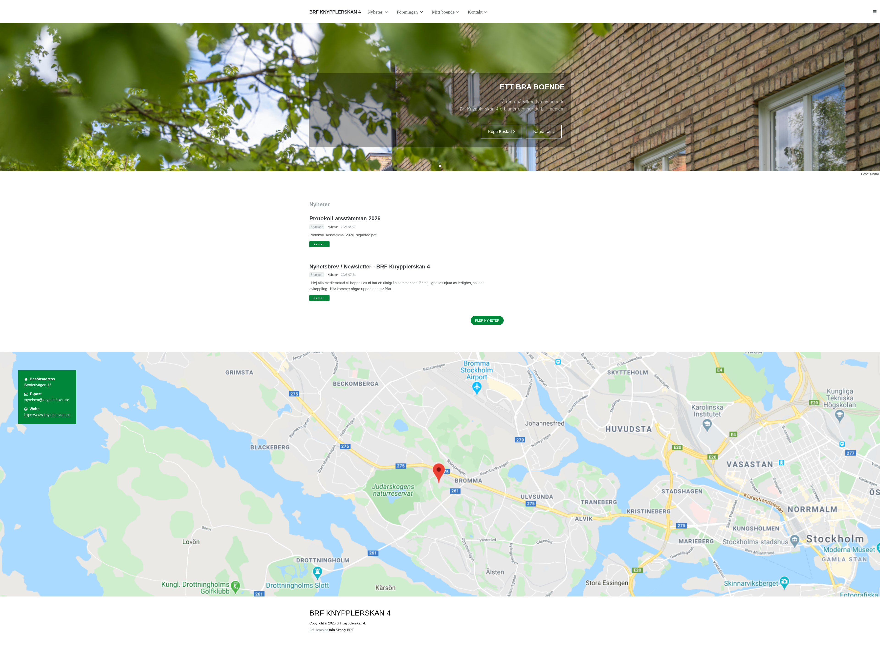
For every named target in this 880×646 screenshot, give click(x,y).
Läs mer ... (319, 244)
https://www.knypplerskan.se (47, 415)
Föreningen (408, 11)
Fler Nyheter (487, 320)
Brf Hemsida (318, 630)
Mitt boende (443, 11)
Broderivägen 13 (37, 385)
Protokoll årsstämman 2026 (344, 218)
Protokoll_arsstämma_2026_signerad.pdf (342, 235)
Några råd (542, 131)
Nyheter (376, 11)
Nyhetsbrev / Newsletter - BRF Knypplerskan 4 (369, 266)
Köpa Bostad (500, 131)
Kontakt (475, 11)
